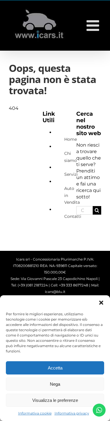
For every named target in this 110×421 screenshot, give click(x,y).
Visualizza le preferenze (55, 400)
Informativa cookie (35, 413)
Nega (55, 384)
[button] (101, 303)
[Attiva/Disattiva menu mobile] (94, 25)
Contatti (72, 216)
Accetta (55, 367)
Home (70, 139)
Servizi (71, 174)
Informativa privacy (72, 413)
